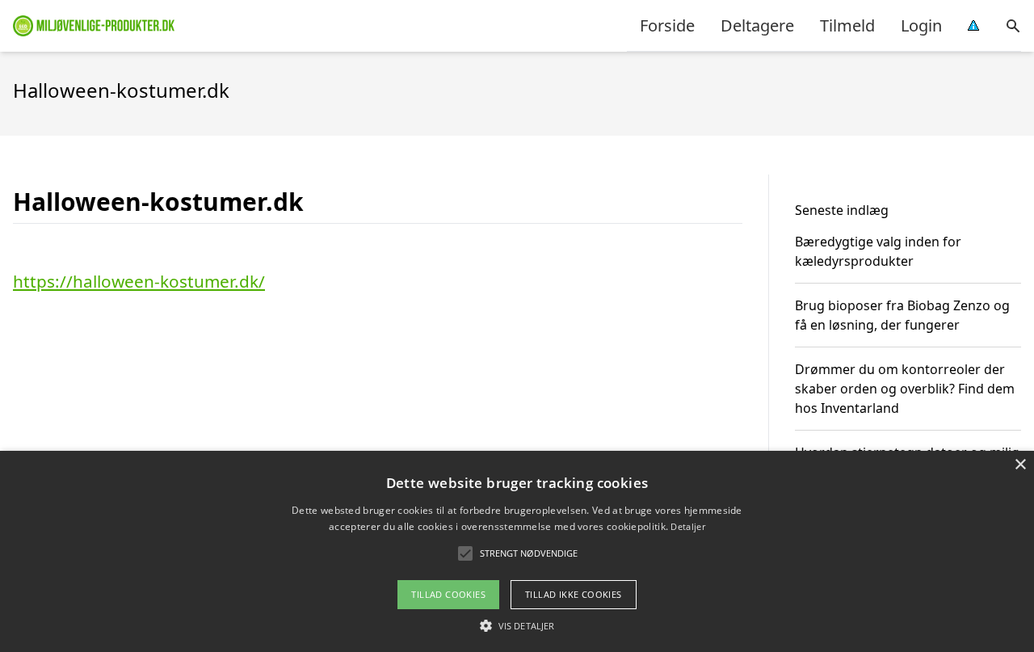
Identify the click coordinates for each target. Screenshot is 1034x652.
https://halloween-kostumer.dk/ (139, 281)
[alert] (517, 551)
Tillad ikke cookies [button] (573, 594)
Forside (667, 25)
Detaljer (687, 526)
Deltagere (757, 25)
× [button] (1020, 465)
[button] (517, 625)
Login (921, 25)
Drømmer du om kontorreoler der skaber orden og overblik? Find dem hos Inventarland (905, 388)
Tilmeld (847, 25)
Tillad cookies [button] (448, 594)
